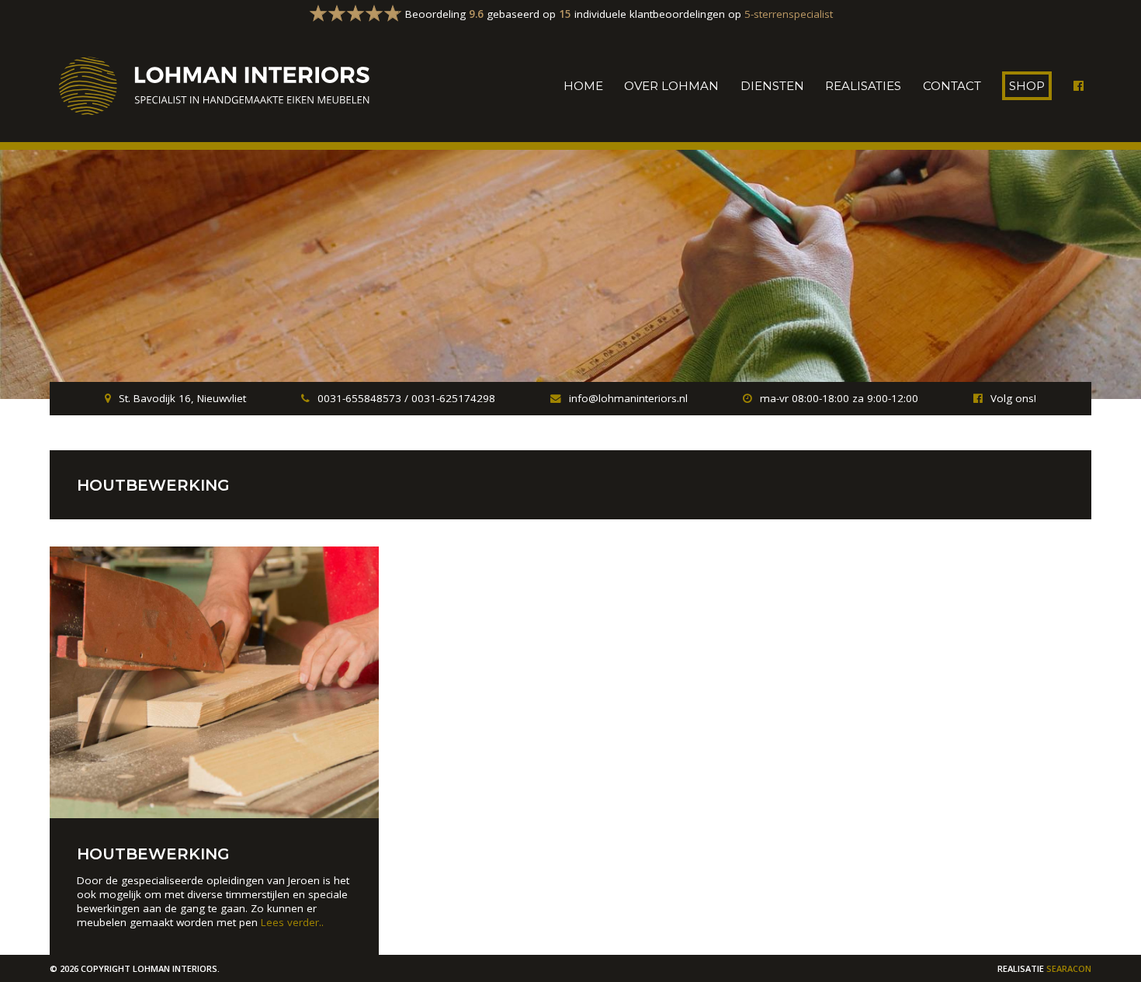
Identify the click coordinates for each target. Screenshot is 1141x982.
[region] (570, 275)
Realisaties (863, 85)
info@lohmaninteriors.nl (628, 398)
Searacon (1068, 968)
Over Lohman (671, 85)
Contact (952, 85)
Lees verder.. (292, 922)
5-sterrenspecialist (788, 14)
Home (583, 85)
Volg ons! (1013, 398)
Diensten (772, 85)
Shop (1027, 85)
